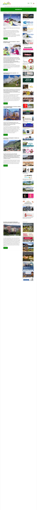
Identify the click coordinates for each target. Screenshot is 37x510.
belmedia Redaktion (8, 26)
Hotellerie (25, 6)
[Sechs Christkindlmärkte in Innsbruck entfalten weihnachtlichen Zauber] (12, 114)
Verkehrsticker (8, 6)
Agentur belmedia (8, 236)
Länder (17, 6)
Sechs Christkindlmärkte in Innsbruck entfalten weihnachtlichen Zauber (12, 107)
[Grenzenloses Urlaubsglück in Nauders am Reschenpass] (12, 145)
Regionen (12, 6)
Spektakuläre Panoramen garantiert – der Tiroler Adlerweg (10, 73)
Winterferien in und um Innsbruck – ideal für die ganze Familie (11, 42)
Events (31, 6)
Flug (23, 6)
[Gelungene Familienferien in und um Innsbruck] (12, 20)
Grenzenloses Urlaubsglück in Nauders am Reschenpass (11, 138)
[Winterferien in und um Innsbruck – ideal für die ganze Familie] (12, 49)
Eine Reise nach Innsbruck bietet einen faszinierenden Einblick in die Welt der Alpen (11, 222)
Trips (21, 6)
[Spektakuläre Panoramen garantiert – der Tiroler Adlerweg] (12, 81)
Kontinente (14, 6)
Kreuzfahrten (28, 6)
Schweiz (19, 6)
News (5, 6)
